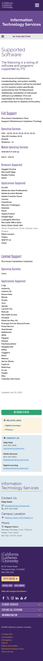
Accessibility (6, 637)
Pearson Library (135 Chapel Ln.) (19, 518)
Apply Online (9, 578)
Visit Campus (19, 585)
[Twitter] (8, 598)
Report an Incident (9, 646)
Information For (9, 615)
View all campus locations (13, 591)
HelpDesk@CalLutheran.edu (13, 448)
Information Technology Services (21, 22)
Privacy (8, 429)
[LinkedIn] (17, 598)
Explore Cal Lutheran (12, 609)
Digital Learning (12, 425)
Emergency (6, 640)
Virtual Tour (7, 585)
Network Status (21, 412)
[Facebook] (3, 598)
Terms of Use (7, 651)
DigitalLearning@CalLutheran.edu (15, 468)
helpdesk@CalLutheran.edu (17, 506)
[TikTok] (25, 598)
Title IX (4, 643)
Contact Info (6, 634)
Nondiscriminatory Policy (12, 649)
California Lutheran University (7, 5)
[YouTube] (22, 598)
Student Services (10, 604)
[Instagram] (12, 598)
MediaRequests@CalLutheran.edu (16, 460)
